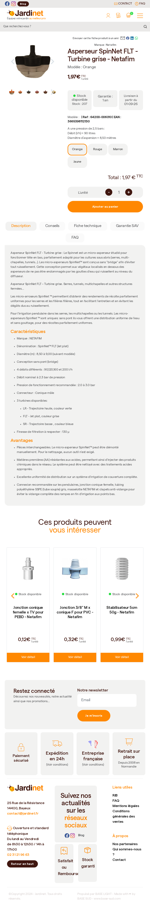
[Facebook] (7, 3)
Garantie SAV (127, 226)
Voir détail (28, 657)
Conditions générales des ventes (123, 816)
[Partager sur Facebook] (127, 37)
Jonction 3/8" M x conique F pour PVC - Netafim (75, 612)
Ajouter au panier (105, 206)
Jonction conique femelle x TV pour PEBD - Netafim (28, 612)
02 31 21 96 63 (18, 854)
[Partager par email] (123, 37)
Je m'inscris (93, 715)
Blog (23, 4)
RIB (115, 795)
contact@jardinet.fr (22, 813)
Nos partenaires (125, 844)
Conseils (52, 226)
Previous (13, 61)
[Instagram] (13, 3)
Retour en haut (22, 863)
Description (21, 226)
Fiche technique (87, 226)
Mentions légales (125, 806)
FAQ (141, 3)
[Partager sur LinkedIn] (132, 37)
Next (52, 61)
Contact (125, 3)
